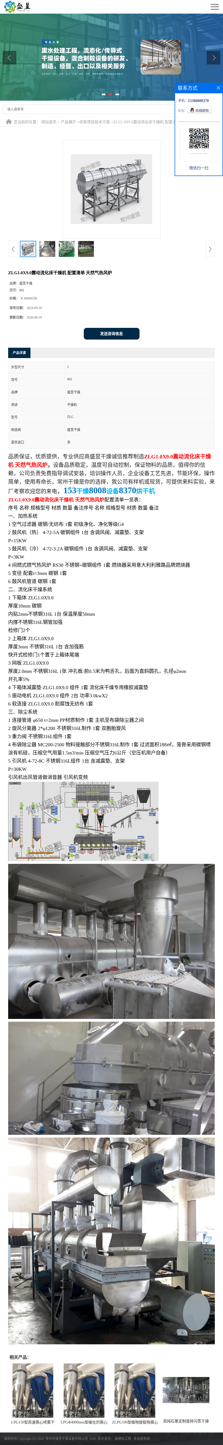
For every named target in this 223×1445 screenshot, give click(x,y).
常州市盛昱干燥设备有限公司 (66, 1439)
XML (93, 1439)
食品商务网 (142, 1439)
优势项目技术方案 (94, 122)
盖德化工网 (123, 1439)
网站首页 (49, 122)
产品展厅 (68, 122)
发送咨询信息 (111, 334)
